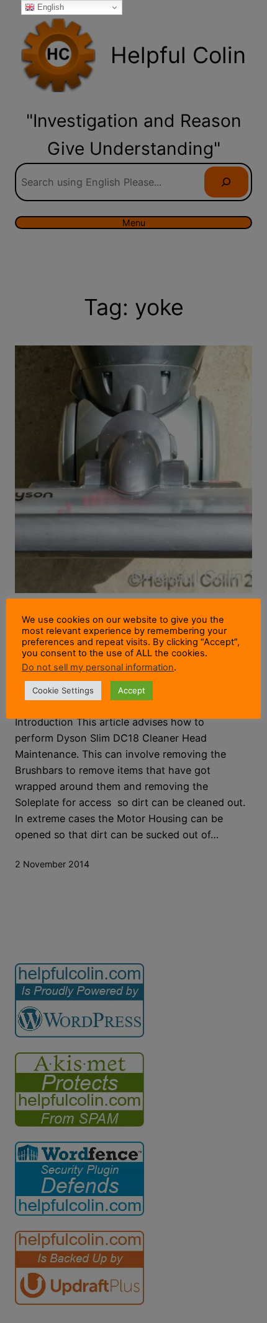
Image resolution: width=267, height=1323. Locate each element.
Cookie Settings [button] (63, 690)
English (49, 7)
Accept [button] (131, 690)
